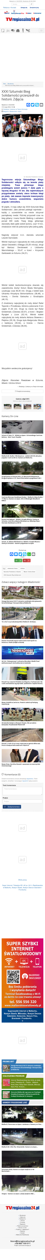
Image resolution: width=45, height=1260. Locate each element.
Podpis (5, 798)
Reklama (6, 7)
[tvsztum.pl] (28, 12)
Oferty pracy (22, 880)
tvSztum (22, 568)
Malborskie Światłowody (22, 1233)
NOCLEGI (18, 30)
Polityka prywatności (22, 1224)
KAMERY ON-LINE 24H (28, 30)
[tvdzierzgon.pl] (37, 12)
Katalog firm (22, 1217)
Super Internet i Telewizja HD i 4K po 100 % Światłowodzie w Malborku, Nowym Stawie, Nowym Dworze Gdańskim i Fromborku (22, 887)
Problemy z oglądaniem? (22, 1228)
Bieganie (6, 111)
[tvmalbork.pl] (7, 12)
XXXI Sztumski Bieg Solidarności (12, 575)
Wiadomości (13, 111)
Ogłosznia (22, 1215)
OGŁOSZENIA (3, 30)
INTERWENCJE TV (23, 30)
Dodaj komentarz (13, 807)
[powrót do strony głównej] (22, 19)
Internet (22, 1219)
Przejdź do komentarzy (23, 391)
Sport (19, 111)
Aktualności (11, 84)
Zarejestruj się (34, 7)
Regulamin (22, 1222)
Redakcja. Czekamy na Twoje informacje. (15, 109)
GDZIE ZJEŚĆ (13, 30)
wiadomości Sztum (13, 568)
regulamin (25, 781)
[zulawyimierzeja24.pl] (17, 12)
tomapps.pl (28, 1244)
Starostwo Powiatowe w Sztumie (12, 571)
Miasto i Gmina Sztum (29, 571)
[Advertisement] (22, 57)
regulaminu (30, 779)
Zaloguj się (24, 7)
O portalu (22, 1221)
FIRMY (8, 30)
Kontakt (13, 7)
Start (4, 84)
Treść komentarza (9, 785)
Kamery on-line (22, 1226)
